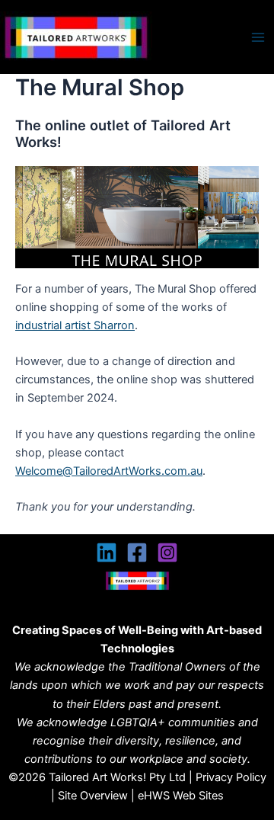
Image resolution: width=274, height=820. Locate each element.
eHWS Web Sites (181, 795)
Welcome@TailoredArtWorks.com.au (108, 471)
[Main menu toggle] (258, 37)
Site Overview (93, 795)
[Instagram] (167, 552)
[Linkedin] (106, 552)
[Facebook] (137, 552)
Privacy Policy (231, 777)
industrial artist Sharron (75, 325)
